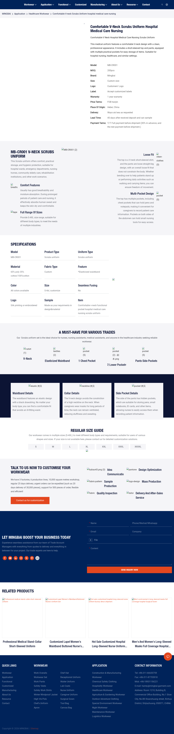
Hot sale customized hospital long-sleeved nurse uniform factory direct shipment (108, 645)
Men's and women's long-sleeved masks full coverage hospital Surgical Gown (151, 645)
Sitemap (34, 728)
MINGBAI (6, 13)
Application (19, 13)
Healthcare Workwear (39, 13)
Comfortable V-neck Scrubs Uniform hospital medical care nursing (84, 13)
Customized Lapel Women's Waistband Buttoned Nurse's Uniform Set (65, 645)
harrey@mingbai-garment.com (156, 686)
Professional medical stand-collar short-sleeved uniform (22, 644)
